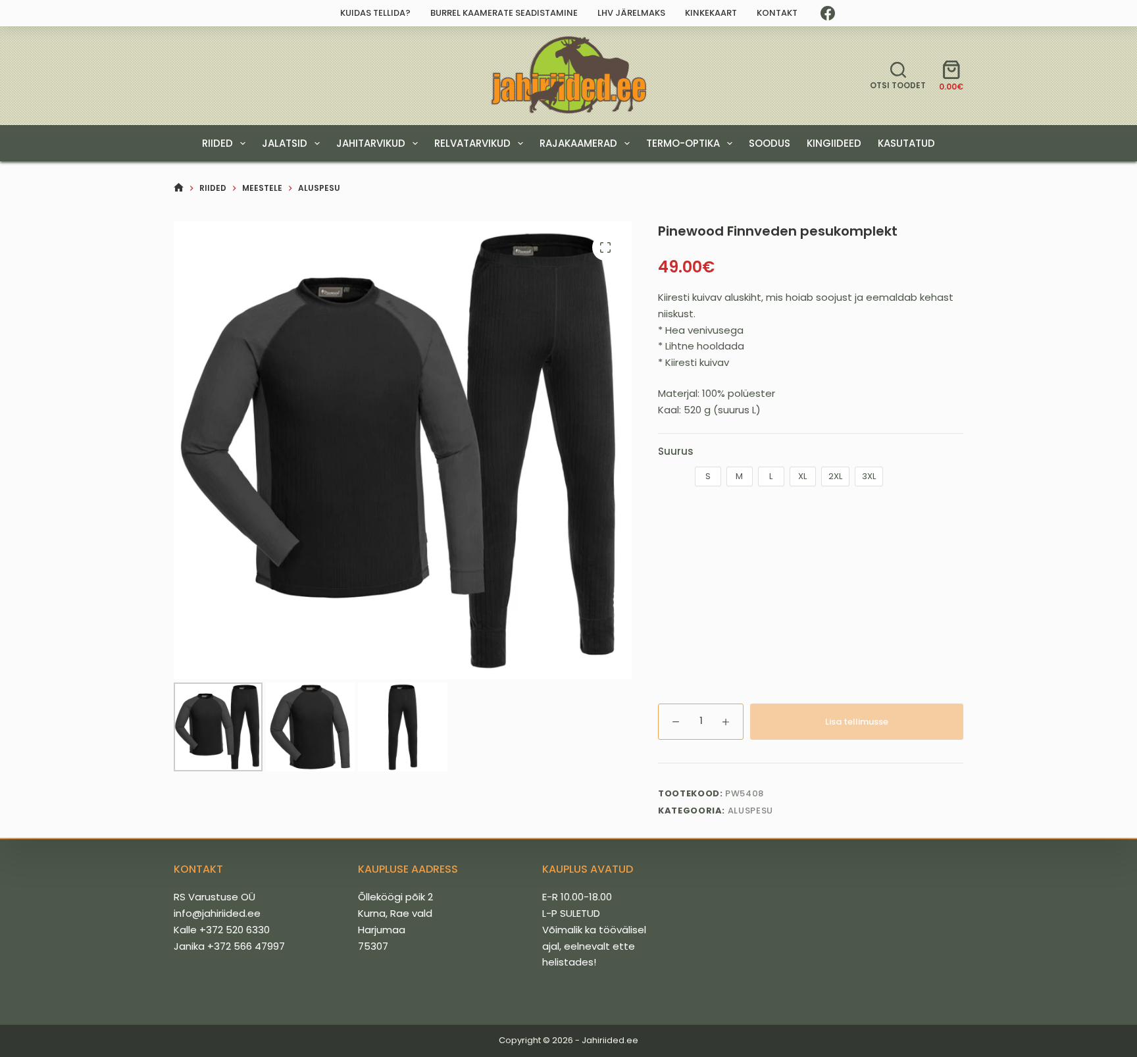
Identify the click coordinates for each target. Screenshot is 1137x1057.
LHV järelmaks (631, 13)
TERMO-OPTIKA (683, 143)
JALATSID (284, 143)
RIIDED (217, 143)
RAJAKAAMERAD (578, 143)
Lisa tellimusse (856, 721)
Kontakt (777, 13)
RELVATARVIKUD (472, 143)
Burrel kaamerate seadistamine (504, 13)
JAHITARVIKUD (370, 143)
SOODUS (769, 143)
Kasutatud (906, 143)
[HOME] (179, 188)
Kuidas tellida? (375, 13)
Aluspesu (750, 810)
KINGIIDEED (834, 143)
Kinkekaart (711, 13)
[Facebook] (828, 13)
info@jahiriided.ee (217, 913)
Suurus (676, 451)
